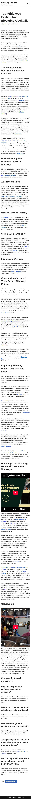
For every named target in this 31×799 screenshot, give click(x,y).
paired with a (9, 321)
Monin (5, 589)
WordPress (21, 797)
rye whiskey (21, 100)
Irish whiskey (14, 250)
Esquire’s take (5, 312)
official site (26, 246)
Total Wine (16, 561)
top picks (18, 46)
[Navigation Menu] (28, 3)
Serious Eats (26, 412)
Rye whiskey (4, 217)
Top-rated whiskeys (11, 781)
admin (4, 24)
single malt (12, 523)
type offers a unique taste (8, 175)
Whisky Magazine (16, 271)
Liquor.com (18, 133)
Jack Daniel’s (20, 153)
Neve (8, 797)
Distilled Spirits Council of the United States (12, 196)
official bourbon (18, 327)
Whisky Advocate (21, 394)
